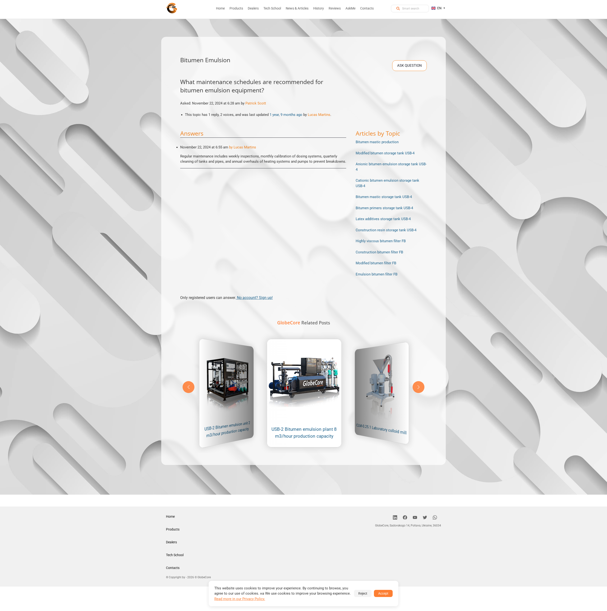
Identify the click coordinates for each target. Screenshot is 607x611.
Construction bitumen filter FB (379, 252)
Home (170, 516)
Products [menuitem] (236, 8)
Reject (362, 593)
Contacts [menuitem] (367, 8)
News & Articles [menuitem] (297, 8)
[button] (418, 387)
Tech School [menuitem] (272, 8)
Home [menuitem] (220, 8)
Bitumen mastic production (377, 142)
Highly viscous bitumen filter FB (381, 241)
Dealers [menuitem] (253, 8)
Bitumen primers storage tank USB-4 (384, 208)
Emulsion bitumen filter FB (376, 274)
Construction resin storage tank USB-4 (386, 230)
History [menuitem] (318, 8)
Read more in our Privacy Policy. (239, 599)
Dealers (171, 542)
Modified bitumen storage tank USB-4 (385, 153)
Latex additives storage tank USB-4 (383, 219)
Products (172, 529)
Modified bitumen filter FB (376, 263)
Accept (383, 593)
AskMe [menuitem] (350, 8)
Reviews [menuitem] (335, 8)
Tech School (175, 555)
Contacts (172, 568)
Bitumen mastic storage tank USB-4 (384, 197)
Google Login (303, 220)
